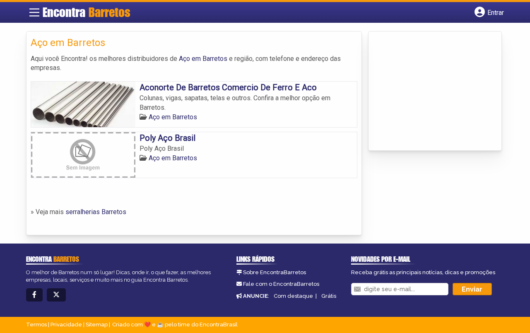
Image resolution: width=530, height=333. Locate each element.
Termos (36, 324)
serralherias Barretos (95, 212)
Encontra (86, 12)
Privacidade (66, 324)
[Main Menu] (34, 12)
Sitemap (97, 324)
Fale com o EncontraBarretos (281, 284)
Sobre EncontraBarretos (274, 272)
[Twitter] (56, 295)
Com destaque (293, 296)
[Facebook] (34, 295)
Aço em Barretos (203, 59)
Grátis (328, 296)
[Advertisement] (435, 91)
